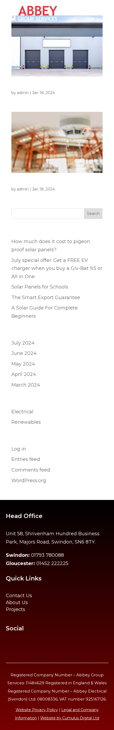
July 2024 (22, 343)
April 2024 (23, 374)
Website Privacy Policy (37, 709)
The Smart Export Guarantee (45, 297)
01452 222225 (52, 563)
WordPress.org (28, 480)
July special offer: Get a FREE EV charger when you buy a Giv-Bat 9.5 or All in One (56, 268)
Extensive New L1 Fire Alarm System (50, 86)
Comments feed (30, 470)
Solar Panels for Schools (39, 287)
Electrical (22, 412)
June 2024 (24, 353)
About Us (17, 602)
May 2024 (23, 364)
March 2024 (25, 385)
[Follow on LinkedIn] (24, 647)
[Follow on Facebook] (11, 647)
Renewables (26, 422)
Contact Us (19, 596)
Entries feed (25, 459)
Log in (18, 449)
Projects (15, 609)
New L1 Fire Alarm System (39, 182)
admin (23, 92)
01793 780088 (47, 555)
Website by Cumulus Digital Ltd (69, 718)
